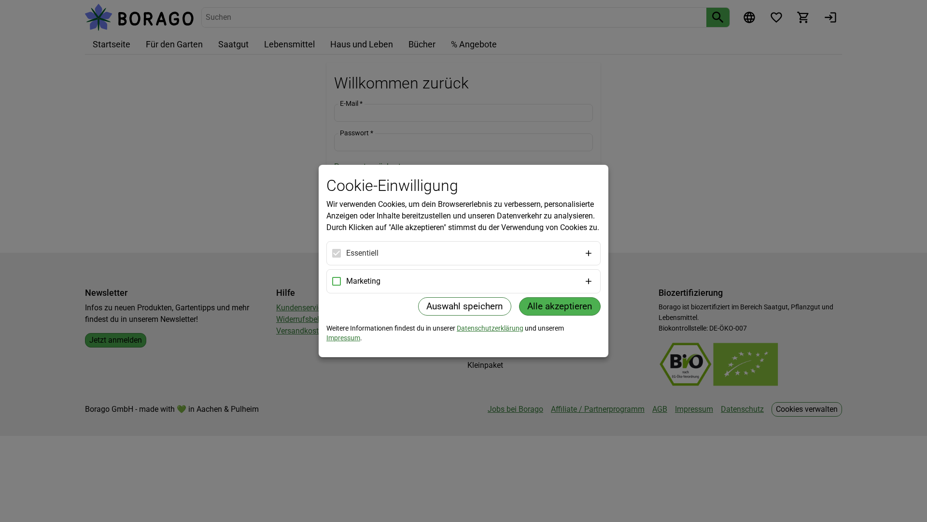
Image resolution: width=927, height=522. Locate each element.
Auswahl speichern (464, 306)
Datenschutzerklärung (490, 328)
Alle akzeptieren (559, 306)
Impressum (343, 338)
